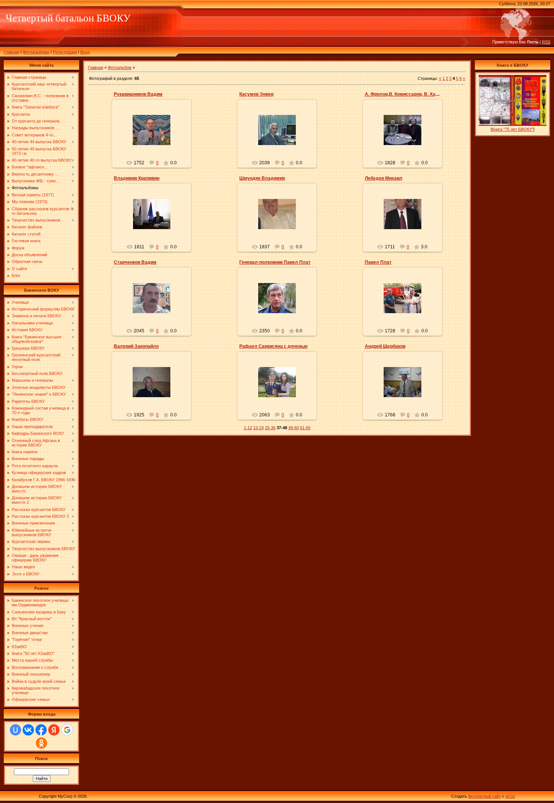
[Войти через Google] (67, 730)
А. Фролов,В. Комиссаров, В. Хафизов (407, 94)
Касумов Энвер (256, 94)
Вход (85, 52)
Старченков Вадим (135, 262)
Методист (154, 136)
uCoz (510, 796)
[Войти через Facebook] (41, 730)
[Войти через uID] (15, 730)
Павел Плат (378, 262)
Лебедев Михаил (383, 178)
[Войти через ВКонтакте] (28, 730)
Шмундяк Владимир (262, 178)
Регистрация (65, 52)
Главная (11, 52)
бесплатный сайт (484, 796)
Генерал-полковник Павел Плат (275, 262)
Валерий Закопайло (136, 346)
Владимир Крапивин (136, 178)
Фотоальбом (120, 67)
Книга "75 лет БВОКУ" (512, 129)
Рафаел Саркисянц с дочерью (273, 346)
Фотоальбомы (36, 52)
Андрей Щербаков (385, 346)
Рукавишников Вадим (138, 94)
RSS (546, 42)
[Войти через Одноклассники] (41, 743)
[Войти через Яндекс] (54, 730)
